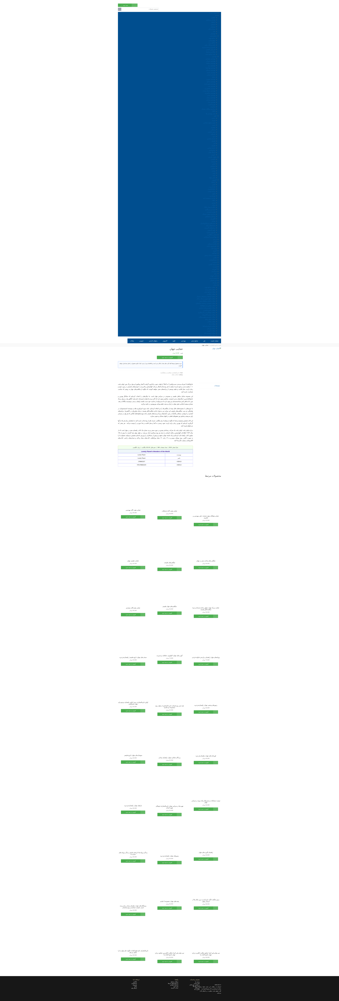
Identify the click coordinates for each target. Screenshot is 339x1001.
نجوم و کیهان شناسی (209, 122)
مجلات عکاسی (211, 294)
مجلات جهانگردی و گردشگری (206, 312)
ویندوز (213, 203)
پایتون (213, 193)
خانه (220, 345)
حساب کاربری (174, 988)
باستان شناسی (211, 138)
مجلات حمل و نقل (210, 319)
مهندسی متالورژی (210, 93)
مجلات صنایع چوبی (209, 287)
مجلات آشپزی (211, 331)
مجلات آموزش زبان (209, 333)
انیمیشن (213, 24)
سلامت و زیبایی (212, 244)
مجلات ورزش (211, 328)
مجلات (215, 285)
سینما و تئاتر (211, 29)
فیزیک (213, 120)
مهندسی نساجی (210, 100)
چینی (213, 173)
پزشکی (213, 129)
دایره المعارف (213, 345)
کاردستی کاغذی (210, 49)
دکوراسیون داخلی (212, 246)
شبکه (213, 205)
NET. (213, 200)
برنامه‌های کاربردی (209, 228)
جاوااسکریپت (211, 189)
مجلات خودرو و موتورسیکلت (207, 317)
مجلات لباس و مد (210, 289)
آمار (214, 143)
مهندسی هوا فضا (210, 68)
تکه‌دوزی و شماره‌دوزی (208, 47)
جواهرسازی (212, 40)
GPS (213, 111)
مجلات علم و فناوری (209, 310)
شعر (214, 31)
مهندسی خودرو (211, 79)
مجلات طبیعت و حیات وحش (207, 335)
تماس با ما (197, 989)
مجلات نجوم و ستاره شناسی (207, 308)
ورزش (215, 239)
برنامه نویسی (211, 191)
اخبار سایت (197, 983)
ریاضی (213, 118)
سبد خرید (175, 986)
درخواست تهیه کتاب (194, 985)
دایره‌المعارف (213, 260)
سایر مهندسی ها (210, 113)
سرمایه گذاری (213, 264)
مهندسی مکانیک (210, 63)
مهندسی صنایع (211, 81)
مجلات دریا (212, 324)
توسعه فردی (213, 278)
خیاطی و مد (211, 42)
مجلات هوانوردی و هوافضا (207, 305)
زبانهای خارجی (212, 157)
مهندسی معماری (210, 59)
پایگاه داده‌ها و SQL (209, 207)
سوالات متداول (174, 982)
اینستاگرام (135, 983)
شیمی (213, 125)
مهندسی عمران (210, 61)
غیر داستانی (213, 280)
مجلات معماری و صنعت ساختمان (205, 303)
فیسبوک (135, 985)
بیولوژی (213, 127)
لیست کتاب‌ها (196, 986)
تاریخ (214, 136)
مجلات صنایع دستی (209, 292)
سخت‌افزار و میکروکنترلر (207, 223)
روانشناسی (212, 150)
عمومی (213, 154)
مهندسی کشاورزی (210, 88)
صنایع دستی (213, 36)
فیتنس (215, 241)
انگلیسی (213, 159)
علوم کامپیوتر (211, 230)
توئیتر (136, 986)
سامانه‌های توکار (210, 225)
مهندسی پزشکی (210, 70)
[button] (206, 524)
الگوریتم (213, 219)
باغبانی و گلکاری (212, 234)
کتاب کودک (213, 276)
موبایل (213, 221)
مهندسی (214, 56)
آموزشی (214, 269)
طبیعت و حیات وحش (210, 255)
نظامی (215, 257)
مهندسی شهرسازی (209, 84)
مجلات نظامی (211, 321)
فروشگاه (197, 988)
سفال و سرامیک (210, 52)
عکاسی (213, 17)
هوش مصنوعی (211, 212)
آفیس (213, 184)
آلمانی (213, 164)
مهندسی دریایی (211, 97)
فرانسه (213, 161)
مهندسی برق (211, 65)
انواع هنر (212, 33)
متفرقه (215, 282)
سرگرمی (214, 271)
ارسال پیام (134, 988)
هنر (216, 15)
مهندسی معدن (211, 95)
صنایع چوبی (212, 38)
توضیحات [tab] (217, 385)
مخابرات (212, 107)
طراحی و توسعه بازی (209, 198)
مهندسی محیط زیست (209, 91)
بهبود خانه (214, 248)
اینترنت (215, 266)
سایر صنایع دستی (210, 54)
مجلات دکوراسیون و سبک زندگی (206, 298)
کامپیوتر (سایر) (211, 232)
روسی (213, 170)
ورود (127, 1)
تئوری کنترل (211, 104)
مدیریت (214, 262)
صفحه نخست (213, 13)
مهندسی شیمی (211, 72)
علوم (215, 116)
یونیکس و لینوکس (210, 216)
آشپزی (215, 250)
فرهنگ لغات (211, 152)
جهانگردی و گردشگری (210, 237)
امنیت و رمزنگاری (210, 209)
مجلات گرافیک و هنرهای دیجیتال (206, 296)
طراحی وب (212, 187)
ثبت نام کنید (121, 1)
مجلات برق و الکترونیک (208, 315)
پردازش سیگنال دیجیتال (208, 109)
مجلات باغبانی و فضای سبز (207, 301)
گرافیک (213, 22)
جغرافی (213, 134)
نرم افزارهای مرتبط (173, 983)
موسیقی (212, 26)
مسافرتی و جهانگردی (166, 372)
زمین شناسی (211, 132)
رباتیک (213, 77)
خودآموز (214, 253)
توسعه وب (212, 196)
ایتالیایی (213, 168)
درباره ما (197, 982)
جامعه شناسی (211, 148)
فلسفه (213, 145)
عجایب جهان (175, 374)
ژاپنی (213, 175)
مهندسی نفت (211, 86)
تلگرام (135, 982)
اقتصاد (213, 141)
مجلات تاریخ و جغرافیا (209, 326)
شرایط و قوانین (174, 985)
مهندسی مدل (211, 102)
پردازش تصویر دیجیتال (208, 214)
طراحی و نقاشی (210, 20)
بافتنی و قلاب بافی (210, 45)
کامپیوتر (214, 180)
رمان (215, 273)
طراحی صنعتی (211, 75)
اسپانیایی (212, 166)
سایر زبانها (212, 177)
